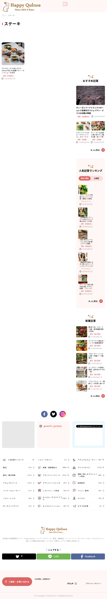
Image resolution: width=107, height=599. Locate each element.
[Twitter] (19, 556)
